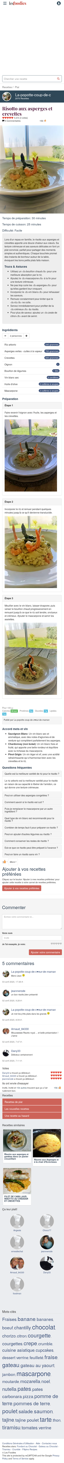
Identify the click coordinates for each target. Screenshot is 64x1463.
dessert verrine (15, 1359)
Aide (38, 1445)
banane (27, 1321)
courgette (39, 1337)
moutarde (10, 1383)
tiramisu (11, 1429)
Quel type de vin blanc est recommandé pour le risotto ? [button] (29, 819)
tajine (8, 1421)
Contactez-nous (49, 1445)
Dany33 (15, 1051)
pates (24, 1390)
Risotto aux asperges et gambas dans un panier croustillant (16, 1162)
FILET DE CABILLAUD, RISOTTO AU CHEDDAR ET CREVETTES (46, 1201)
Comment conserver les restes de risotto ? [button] (27, 841)
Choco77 (47, 1232)
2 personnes (16, 335)
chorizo (9, 1338)
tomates (30, 1429)
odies (17, 3)
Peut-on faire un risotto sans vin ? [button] (22, 854)
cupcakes (44, 1352)
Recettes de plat (13, 1102)
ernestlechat (17, 1253)
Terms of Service (20, 1460)
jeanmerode (18, 991)
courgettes (12, 1345)
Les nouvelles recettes (17, 1109)
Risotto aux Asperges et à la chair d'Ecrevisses (46, 1160)
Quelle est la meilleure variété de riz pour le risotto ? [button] (32, 773)
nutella (9, 1390)
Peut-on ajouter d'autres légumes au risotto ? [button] (28, 834)
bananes (45, 1321)
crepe (30, 1345)
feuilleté (36, 1359)
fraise (51, 1359)
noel (45, 1383)
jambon (8, 1376)
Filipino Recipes (29, 1451)
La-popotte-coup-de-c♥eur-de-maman (33, 971)
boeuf (7, 1330)
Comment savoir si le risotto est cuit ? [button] (24, 802)
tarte (46, 1421)
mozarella (30, 1383)
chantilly (22, 1329)
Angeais (17, 1232)
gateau (10, 1367)
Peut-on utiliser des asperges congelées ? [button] (27, 795)
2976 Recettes (22, 98)
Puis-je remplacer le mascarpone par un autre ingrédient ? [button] (29, 810)
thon (57, 1422)
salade (26, 1413)
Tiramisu (6, 1451)
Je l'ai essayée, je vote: (14, 944)
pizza (28, 1398)
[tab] (32, 774)
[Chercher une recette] (58, 78)
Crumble (16, 1451)
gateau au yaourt (37, 1367)
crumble (45, 1346)
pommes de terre (32, 1405)
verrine (45, 1430)
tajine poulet (27, 1422)
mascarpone (34, 1375)
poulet (9, 1413)
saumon (43, 1413)
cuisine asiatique (18, 1352)
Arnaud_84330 (20, 1029)
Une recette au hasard (17, 1115)
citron (22, 1338)
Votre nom (7, 932)
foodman (17, 1295)
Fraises (9, 1321)
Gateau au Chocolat (48, 1448)
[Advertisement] (32, 40)
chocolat (43, 1328)
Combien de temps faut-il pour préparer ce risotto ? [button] (31, 827)
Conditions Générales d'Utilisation (18, 1445)
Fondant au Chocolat (27, 1448)
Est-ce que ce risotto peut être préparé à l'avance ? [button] (31, 847)
